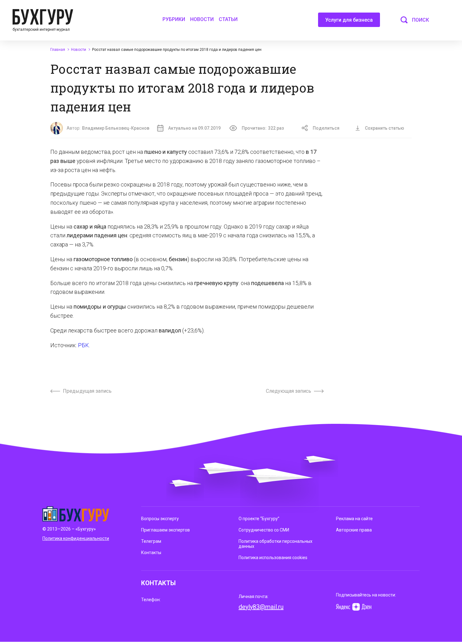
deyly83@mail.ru (261, 607)
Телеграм (151, 541)
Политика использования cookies (273, 557)
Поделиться (326, 128)
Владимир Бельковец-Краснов (115, 128)
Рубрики (173, 19)
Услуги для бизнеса (349, 20)
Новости (202, 19)
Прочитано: (263, 128)
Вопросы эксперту (160, 518)
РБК (83, 345)
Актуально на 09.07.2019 (194, 128)
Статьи (228, 19)
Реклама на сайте (354, 518)
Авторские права (354, 529)
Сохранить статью (384, 128)
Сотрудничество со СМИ (264, 529)
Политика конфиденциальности (75, 538)
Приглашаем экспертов (165, 529)
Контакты (151, 552)
